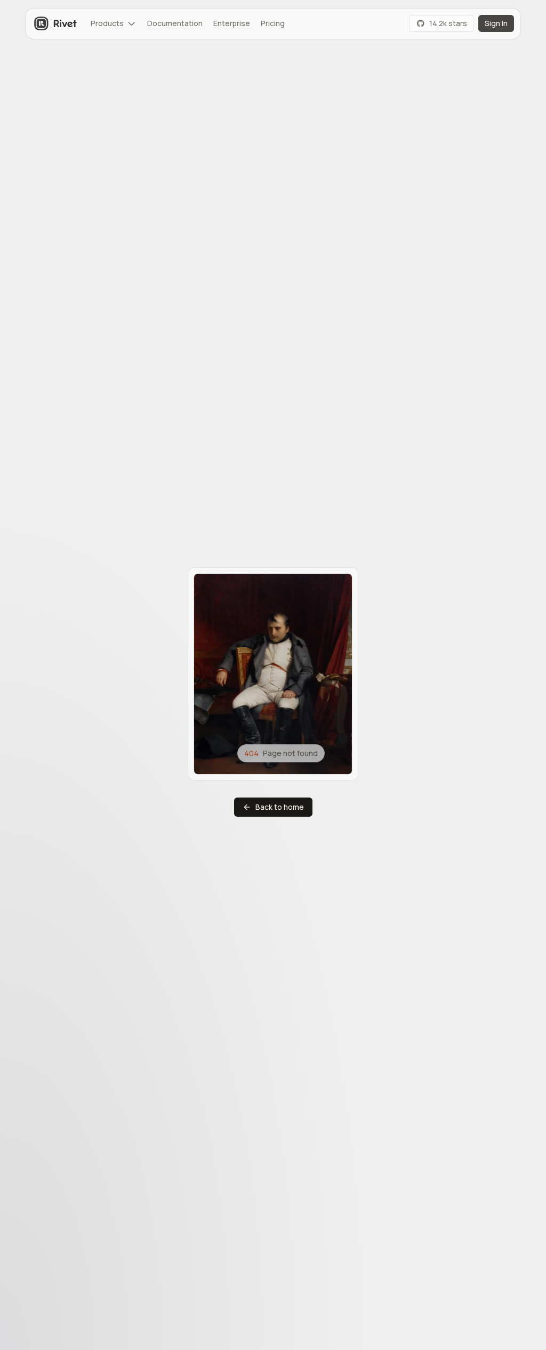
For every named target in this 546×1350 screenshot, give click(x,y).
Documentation (175, 23)
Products (107, 23)
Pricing (273, 23)
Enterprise (231, 23)
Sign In (496, 23)
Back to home (279, 807)
